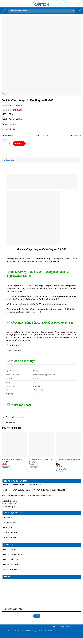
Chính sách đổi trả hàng (11, 559)
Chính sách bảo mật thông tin (13, 554)
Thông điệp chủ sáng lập (11, 537)
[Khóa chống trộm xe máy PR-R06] (14, 444)
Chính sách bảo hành (10, 549)
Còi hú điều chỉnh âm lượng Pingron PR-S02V (68, 460)
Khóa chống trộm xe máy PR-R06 (12, 459)
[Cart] (79, 10)
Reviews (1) (10, 422)
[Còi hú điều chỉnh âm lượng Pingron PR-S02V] (68, 444)
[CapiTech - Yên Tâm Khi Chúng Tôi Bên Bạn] (42, 3)
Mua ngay (19, 143)
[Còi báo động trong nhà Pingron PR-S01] (41, 444)
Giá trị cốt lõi (7, 527)
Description (10, 160)
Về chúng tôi (7, 517)
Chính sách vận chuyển (10, 564)
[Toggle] (4, 160)
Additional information (14, 417)
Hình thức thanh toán (10, 569)
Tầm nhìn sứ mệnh (9, 522)
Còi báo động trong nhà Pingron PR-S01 (41, 459)
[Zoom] (4, 93)
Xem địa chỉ (14, 501)
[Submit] (73, 11)
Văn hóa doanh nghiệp (10, 532)
